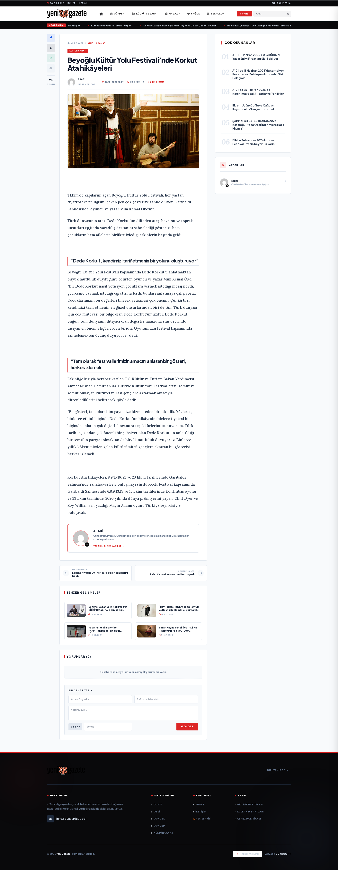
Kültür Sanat (97, 43)
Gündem (159, 825)
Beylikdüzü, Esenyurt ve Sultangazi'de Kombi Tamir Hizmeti (251, 25)
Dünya (158, 804)
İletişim (83, 3)
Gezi (157, 811)
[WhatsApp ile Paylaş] (51, 58)
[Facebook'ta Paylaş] (51, 38)
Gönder (187, 726)
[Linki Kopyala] (51, 68)
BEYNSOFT (283, 853)
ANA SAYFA (76, 43)
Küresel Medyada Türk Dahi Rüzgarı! (102, 25)
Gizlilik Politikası (250, 804)
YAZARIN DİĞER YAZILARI (107, 546)
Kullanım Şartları (250, 811)
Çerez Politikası (249, 818)
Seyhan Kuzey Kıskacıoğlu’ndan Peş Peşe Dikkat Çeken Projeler (170, 25)
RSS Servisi (203, 818)
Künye (71, 3)
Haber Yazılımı (249, 854)
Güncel (159, 818)
